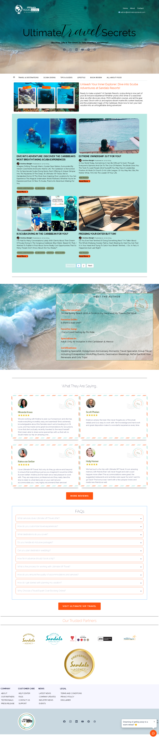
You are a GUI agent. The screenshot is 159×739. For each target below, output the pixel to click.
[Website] (95, 50)
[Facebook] (64, 50)
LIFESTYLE (81, 77)
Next (90, 266)
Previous (70, 266)
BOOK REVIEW (96, 77)
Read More (21, 192)
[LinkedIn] (76, 50)
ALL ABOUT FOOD (114, 77)
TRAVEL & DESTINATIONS (28, 77)
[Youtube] (83, 50)
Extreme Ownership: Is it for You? (100, 156)
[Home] (14, 77)
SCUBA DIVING (49, 77)
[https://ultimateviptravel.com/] (46, 97)
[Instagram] (70, 50)
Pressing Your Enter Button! (97, 233)
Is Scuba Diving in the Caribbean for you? (42, 233)
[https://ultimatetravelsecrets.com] (37, 9)
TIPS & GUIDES (66, 77)
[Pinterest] (89, 50)
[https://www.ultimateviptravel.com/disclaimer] (60, 703)
